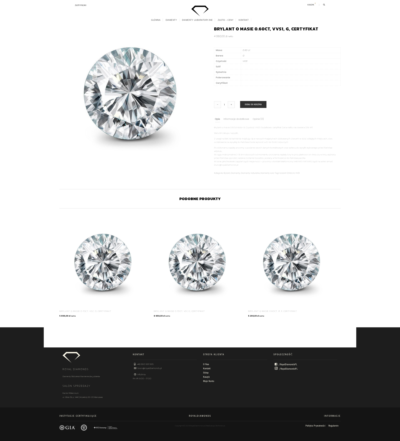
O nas (206, 364)
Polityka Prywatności (315, 425)
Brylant (227, 173)
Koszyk (206, 377)
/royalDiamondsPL (287, 364)
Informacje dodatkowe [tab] (236, 119)
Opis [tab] (217, 119)
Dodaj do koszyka (253, 104)
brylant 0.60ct (286, 173)
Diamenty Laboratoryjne (197, 20)
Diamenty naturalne (250, 173)
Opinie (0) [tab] (258, 119)
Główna (155, 20)
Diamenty (171, 20)
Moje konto (208, 381)
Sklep (206, 372)
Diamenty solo (267, 173)
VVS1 (297, 173)
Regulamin (333, 425)
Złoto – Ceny (225, 20)
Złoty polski (80, 5)
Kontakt (244, 20)
